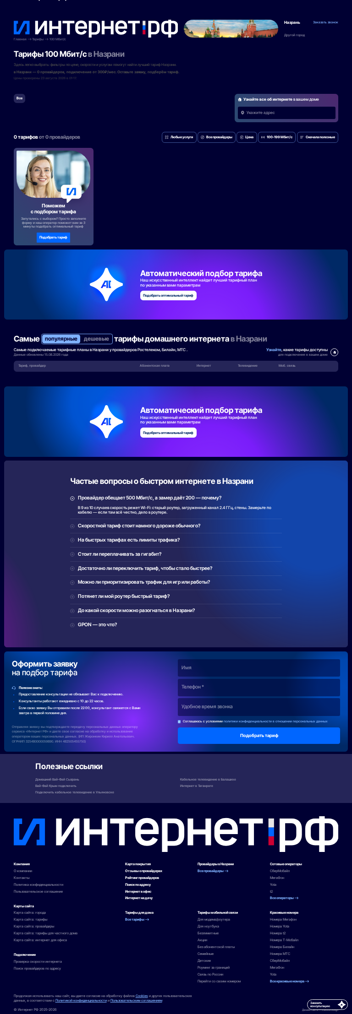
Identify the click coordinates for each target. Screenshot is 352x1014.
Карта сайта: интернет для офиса (40, 940)
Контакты (21, 878)
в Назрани (106, 54)
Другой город (294, 35)
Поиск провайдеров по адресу (37, 968)
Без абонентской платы (216, 947)
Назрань (292, 23)
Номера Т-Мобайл (284, 940)
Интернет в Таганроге (196, 786)
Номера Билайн (282, 947)
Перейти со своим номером (219, 981)
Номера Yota (279, 926)
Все (19, 98)
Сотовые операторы (286, 864)
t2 (271, 891)
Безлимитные (208, 933)
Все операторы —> (284, 898)
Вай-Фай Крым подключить (56, 786)
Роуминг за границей (214, 967)
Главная (20, 39)
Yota (273, 885)
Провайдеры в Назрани (216, 864)
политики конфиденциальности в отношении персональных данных (276, 721)
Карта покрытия (138, 864)
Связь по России (210, 974)
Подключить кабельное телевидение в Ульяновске (74, 792)
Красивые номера (284, 913)
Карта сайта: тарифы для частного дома (45, 933)
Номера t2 (278, 933)
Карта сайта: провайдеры (34, 926)
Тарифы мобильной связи (218, 913)
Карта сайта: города (30, 913)
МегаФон (277, 878)
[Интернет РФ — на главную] (176, 834)
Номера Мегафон (283, 919)
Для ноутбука (208, 926)
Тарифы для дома (139, 913)
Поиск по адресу (138, 885)
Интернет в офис (138, 891)
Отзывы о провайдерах (143, 871)
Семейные (206, 954)
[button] (179, 137)
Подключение (25, 955)
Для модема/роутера (214, 919)
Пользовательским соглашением (136, 1000)
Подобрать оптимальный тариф (168, 295)
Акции (202, 940)
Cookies (142, 996)
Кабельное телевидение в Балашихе (208, 779)
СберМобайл (280, 871)
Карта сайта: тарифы (30, 919)
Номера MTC (280, 954)
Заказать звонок (325, 22)
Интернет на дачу (139, 898)
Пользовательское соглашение (38, 891)
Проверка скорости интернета (38, 962)
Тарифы (38, 39)
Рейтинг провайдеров (142, 878)
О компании (23, 871)
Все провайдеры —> (213, 871)
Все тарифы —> (137, 919)
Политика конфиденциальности (38, 885)
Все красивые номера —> (289, 981)
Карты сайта (24, 906)
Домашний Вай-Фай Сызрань (57, 779)
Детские (204, 961)
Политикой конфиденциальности (81, 1000)
